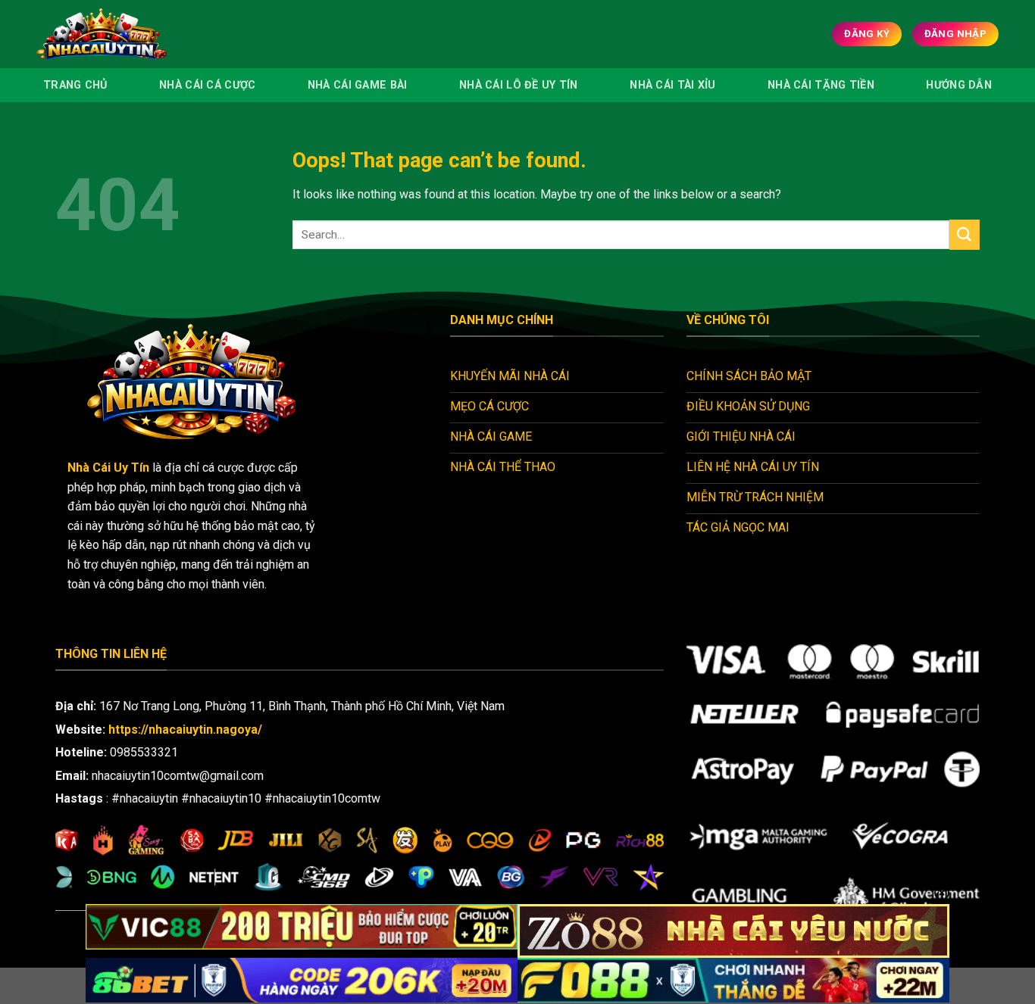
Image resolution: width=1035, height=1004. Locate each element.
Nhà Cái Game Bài (358, 85)
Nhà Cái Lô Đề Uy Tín (518, 85)
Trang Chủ (75, 85)
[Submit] (964, 234)
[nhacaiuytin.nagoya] (122, 34)
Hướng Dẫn (959, 85)
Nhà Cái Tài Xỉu (672, 85)
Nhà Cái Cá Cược (207, 85)
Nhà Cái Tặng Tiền (821, 85)
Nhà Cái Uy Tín (108, 467)
